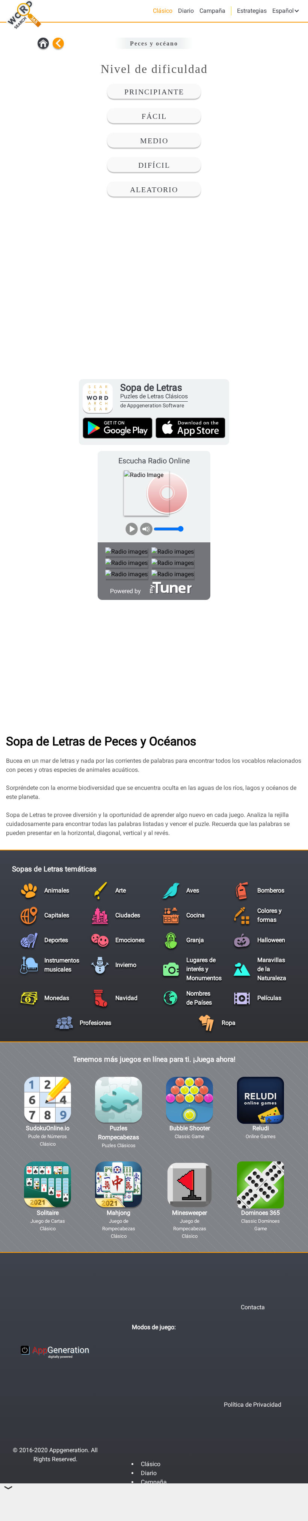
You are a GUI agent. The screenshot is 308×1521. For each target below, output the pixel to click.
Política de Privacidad (252, 1404)
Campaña (212, 10)
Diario (186, 10)
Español (283, 10)
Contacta (253, 1307)
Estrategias (252, 10)
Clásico (162, 10)
